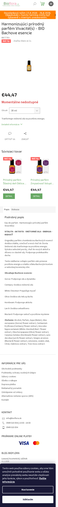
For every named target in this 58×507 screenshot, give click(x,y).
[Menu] (51, 4)
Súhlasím (28, 499)
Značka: (22, 40)
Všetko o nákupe (9, 380)
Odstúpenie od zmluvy (12, 392)
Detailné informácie (10, 124)
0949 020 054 (12, 427)
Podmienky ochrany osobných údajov (19, 372)
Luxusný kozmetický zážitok (14, 458)
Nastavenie (27, 489)
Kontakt (5, 399)
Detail (9, 196)
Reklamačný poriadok (11, 388)
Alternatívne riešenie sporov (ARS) (17, 396)
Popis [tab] (6, 209)
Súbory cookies (9, 376)
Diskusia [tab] (15, 209)
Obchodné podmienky (12, 368)
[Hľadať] (35, 4)
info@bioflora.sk (13, 418)
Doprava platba (9, 384)
